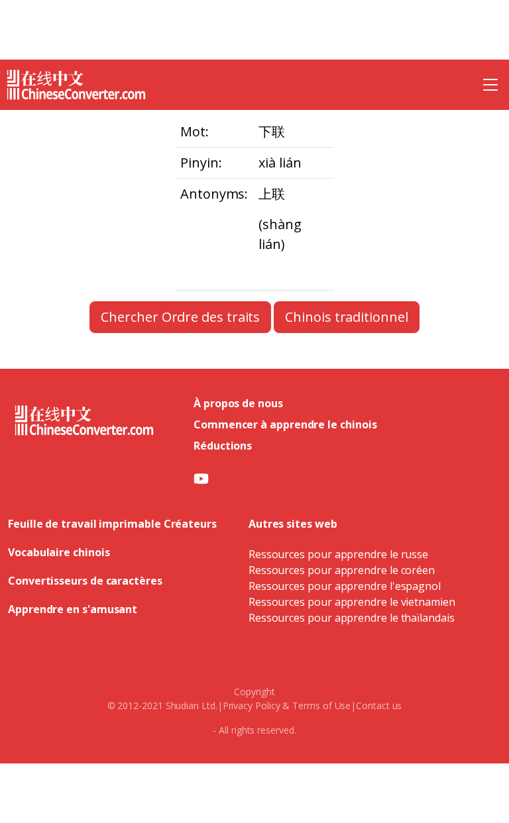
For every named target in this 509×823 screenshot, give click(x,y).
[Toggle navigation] (490, 85)
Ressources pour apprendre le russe (338, 554)
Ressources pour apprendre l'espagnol (345, 586)
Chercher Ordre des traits (180, 317)
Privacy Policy (251, 705)
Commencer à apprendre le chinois (285, 424)
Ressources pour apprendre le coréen (342, 570)
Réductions (223, 445)
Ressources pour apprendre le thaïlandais (352, 617)
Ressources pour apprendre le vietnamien (352, 602)
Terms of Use (321, 705)
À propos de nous (238, 403)
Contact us (379, 705)
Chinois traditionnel (346, 317)
